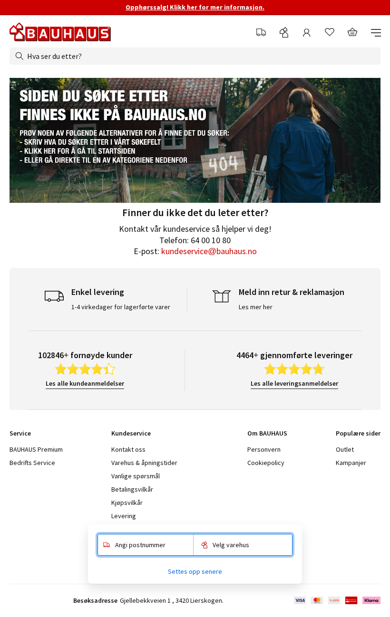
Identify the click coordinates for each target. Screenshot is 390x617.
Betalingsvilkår (132, 489)
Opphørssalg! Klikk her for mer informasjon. (195, 7)
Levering (123, 516)
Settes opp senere (195, 571)
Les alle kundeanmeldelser (85, 383)
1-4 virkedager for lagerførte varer (120, 307)
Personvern (264, 449)
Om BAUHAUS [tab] (267, 433)
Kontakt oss (128, 449)
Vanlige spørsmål (135, 476)
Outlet (345, 449)
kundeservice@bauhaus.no (209, 251)
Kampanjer (351, 462)
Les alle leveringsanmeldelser (294, 383)
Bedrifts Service (32, 462)
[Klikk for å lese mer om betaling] (336, 600)
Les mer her (256, 307)
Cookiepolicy (265, 462)
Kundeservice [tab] (131, 433)
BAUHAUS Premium (36, 449)
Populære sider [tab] (358, 433)
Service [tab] (20, 433)
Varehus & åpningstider (144, 462)
